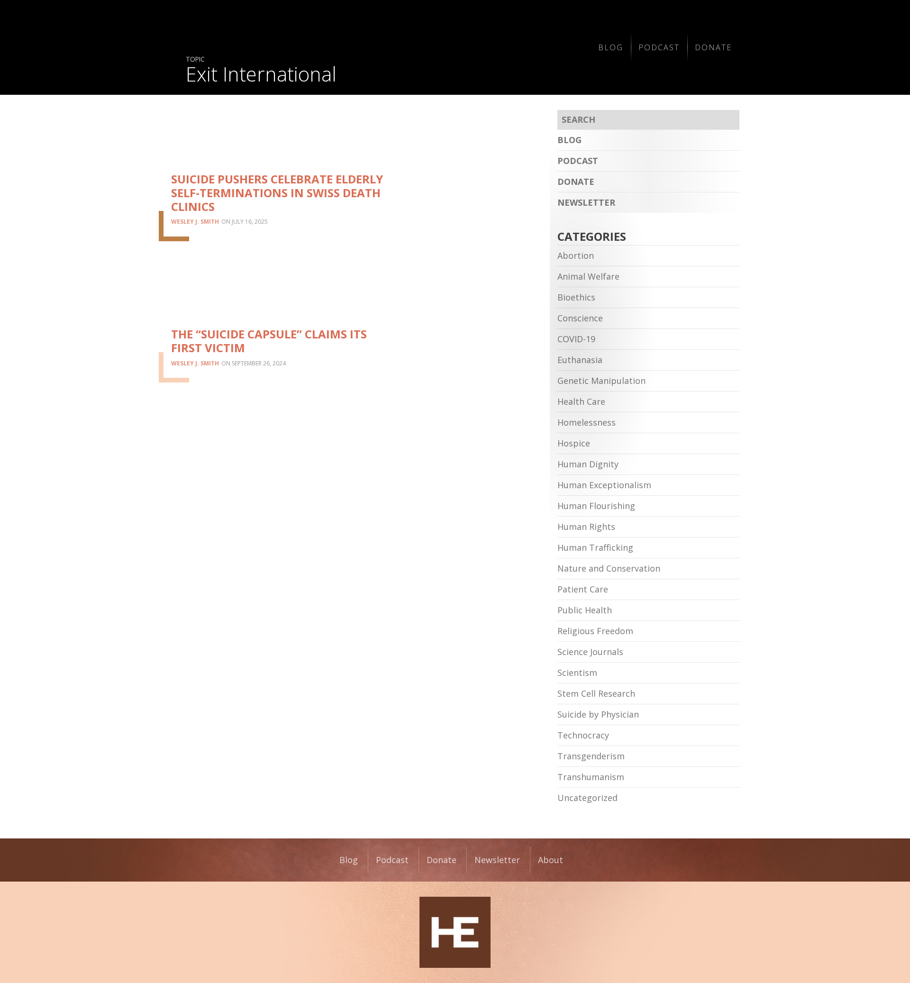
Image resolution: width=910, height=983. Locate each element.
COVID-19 (576, 339)
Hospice (573, 443)
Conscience (580, 318)
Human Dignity (588, 464)
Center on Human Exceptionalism (455, 932)
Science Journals (590, 651)
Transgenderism (591, 756)
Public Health (584, 610)
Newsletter (586, 202)
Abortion (575, 255)
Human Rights (586, 526)
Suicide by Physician (598, 714)
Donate (713, 47)
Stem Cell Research (596, 693)
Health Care (581, 401)
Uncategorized (587, 797)
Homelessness (586, 422)
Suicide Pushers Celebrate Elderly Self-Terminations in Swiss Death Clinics (277, 192)
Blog (610, 47)
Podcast (659, 47)
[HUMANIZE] (382, 47)
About (550, 859)
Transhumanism (590, 777)
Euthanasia (579, 359)
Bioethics (576, 297)
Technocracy (583, 735)
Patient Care (582, 589)
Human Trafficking (595, 547)
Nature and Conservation (608, 568)
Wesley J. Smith (195, 222)
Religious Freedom (595, 631)
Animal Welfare (588, 276)
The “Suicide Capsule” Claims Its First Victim (269, 340)
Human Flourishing (596, 505)
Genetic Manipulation (601, 380)
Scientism (577, 672)
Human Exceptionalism (604, 485)
